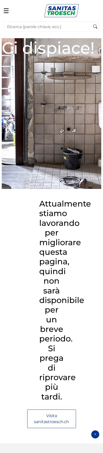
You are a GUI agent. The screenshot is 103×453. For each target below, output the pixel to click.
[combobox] (51, 26)
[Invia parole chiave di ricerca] (95, 27)
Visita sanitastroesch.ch (51, 418)
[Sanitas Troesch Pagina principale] (62, 10)
